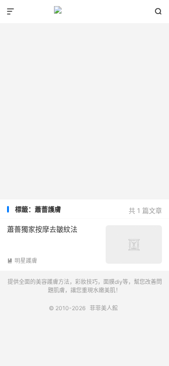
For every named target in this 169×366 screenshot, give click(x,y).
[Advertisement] (84, 107)
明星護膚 (22, 260)
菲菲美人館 (84, 11)
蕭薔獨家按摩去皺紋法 (42, 229)
